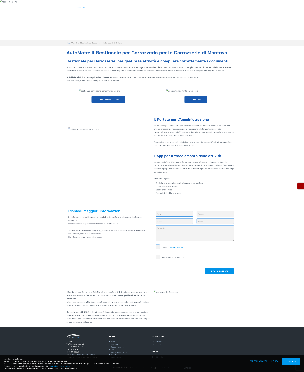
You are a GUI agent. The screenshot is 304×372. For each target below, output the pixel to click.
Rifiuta (274, 361)
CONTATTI (222, 6)
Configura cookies (258, 361)
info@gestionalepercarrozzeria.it (83, 354)
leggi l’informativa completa (60, 366)
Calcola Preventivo (117, 347)
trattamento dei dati (176, 247)
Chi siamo (114, 344)
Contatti (114, 355)
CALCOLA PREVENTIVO (178, 6)
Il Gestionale (157, 342)
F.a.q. (112, 349)
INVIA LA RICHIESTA (219, 271)
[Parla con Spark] (300, 186)
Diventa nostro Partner (119, 352)
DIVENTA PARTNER (206, 6)
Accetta (291, 361)
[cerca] (235, 6)
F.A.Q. (193, 6)
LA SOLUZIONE (160, 6)
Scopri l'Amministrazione (108, 99)
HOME (148, 6)
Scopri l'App (195, 99)
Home (68, 43)
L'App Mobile (157, 344)
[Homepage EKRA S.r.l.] (76, 5)
